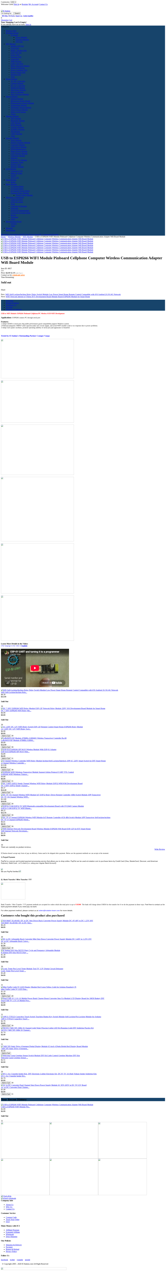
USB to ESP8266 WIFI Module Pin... (15, 1107)
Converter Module (18, 145)
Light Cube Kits (17, 64)
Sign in (28, 24)
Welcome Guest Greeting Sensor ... (14, 1058)
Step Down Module (18, 90)
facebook (4, 1260)
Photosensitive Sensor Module (22, 103)
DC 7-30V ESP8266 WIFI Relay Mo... (16, 711)
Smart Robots (11, 180)
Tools (13, 204)
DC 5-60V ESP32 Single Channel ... (15, 786)
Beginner (9, 228)
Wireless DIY (16, 75)
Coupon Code (11, 1217)
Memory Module (17, 167)
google (27, 1260)
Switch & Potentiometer (20, 211)
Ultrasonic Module (18, 156)
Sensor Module (11, 97)
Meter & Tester (16, 173)
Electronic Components (15, 197)
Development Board (13, 222)
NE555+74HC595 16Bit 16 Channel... (16, 1030)
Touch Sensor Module (19, 110)
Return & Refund (12, 1249)
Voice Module (16, 140)
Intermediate (10, 230)
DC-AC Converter (18, 86)
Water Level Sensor (18, 112)
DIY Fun (25, 234)
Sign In (16, 4)
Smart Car (19, 16)
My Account (33, 4)
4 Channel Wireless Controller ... (13, 763)
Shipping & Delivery (14, 309)
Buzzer (13, 215)
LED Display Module (19, 154)
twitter (12, 1260)
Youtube (55, 234)
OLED (13, 175)
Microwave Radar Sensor (20, 101)
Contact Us (43, 4)
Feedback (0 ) (11, 305)
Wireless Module (12, 116)
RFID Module (16, 125)
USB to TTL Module (19, 160)
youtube (20, 1260)
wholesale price (18, 275)
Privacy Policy (11, 1251)
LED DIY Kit (16, 53)
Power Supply (34, 234)
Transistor (14, 217)
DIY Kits (5, 16)
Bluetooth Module (18, 121)
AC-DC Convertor (18, 81)
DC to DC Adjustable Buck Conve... (15, 941)
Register (25, 4)
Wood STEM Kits (18, 68)
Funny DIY (15, 55)
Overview (9, 301)
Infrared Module (17, 99)
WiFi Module (16, 118)
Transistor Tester (17, 162)
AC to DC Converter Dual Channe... (15, 1087)
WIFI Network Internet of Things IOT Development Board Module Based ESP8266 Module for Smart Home (48, 297)
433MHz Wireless (18, 129)
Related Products (12, 303)
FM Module (15, 132)
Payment (9, 307)
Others (13, 114)
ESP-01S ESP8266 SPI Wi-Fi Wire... (15, 752)
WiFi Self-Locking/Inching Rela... (14, 692)
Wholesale (10, 1234)
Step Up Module (17, 92)
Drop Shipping (11, 1237)
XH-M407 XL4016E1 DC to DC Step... (16, 923)
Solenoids (14, 208)
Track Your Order (12, 1219)
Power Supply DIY (18, 72)
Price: (3, 273)
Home (3, 234)
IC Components (46, 234)
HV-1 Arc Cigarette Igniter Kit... (13, 1076)
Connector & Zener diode (20, 213)
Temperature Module (19, 105)
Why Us (9, 1207)
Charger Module (17, 83)
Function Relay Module (20, 193)
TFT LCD (15, 178)
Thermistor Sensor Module (21, 107)
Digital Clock (16, 165)
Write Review (159, 849)
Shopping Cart (6, 20)
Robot (13, 182)
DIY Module (11, 44)
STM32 (14, 224)
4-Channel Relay (17, 189)
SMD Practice (16, 61)
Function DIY (16, 57)
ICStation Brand (12, 33)
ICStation (14, 35)
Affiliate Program (12, 1230)
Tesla (13, 77)
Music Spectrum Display (20, 66)
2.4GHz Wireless (17, 127)
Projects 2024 (11, 31)
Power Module (21, 37)
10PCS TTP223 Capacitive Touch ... (15, 1019)
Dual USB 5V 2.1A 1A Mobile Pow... (15, 1001)
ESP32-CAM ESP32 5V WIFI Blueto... (16, 808)
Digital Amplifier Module (20, 143)
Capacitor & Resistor (19, 206)
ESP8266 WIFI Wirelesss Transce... (14, 774)
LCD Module (11, 169)
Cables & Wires (17, 200)
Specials (18, 234)
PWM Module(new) (18, 149)
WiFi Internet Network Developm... (14, 831)
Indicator (14, 158)
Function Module (22, 40)
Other (13, 136)
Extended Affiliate (13, 1232)
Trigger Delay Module (24, 195)
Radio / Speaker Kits (19, 50)
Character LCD (17, 171)
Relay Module (11, 184)
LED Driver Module (18, 147)
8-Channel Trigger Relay (20, 191)
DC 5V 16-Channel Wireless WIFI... (15, 797)
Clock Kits (15, 48)
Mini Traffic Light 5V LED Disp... (14, 989)
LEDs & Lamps (17, 202)
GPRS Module (16, 134)
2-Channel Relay (17, 186)
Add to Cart (6, 736)
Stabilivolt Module (18, 88)
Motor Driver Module (19, 151)
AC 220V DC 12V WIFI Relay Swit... (16, 729)
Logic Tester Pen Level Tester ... (13, 971)
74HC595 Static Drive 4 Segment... (14, 1049)
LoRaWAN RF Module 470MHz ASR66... (17, 740)
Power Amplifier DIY (19, 70)
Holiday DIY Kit (17, 46)
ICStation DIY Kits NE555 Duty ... (14, 953)
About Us (9, 1205)
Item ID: (4, 268)
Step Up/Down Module (20, 94)
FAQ (8, 1222)
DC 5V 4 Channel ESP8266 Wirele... (15, 820)
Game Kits (15, 59)
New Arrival (10, 234)
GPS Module (16, 123)
